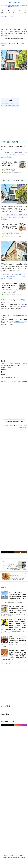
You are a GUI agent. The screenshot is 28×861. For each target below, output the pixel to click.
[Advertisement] (15, 21)
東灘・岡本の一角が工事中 (8, 103)
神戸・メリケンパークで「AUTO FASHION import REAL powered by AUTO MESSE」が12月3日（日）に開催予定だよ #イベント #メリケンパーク (17, 596)
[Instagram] (20, 725)
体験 (16, 425)
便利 (19, 425)
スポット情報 (10, 16)
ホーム (3, 16)
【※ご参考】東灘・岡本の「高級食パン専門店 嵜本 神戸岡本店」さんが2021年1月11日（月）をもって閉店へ (14, 217)
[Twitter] (7, 552)
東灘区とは (3, 45)
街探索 (24, 427)
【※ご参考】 (14, 155)
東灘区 (25, 425)
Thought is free (22, 857)
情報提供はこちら (19, 322)
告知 (22, 425)
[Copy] (20, 552)
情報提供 (21, 315)
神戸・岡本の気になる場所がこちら (10, 105)
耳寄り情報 (20, 427)
